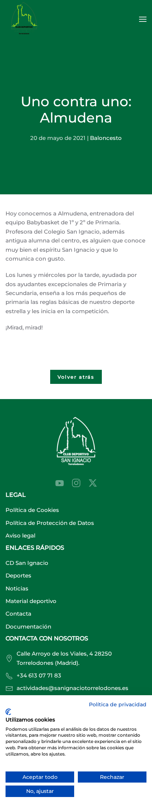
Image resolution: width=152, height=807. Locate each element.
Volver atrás (76, 377)
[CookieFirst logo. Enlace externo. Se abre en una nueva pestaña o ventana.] (8, 712)
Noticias (17, 588)
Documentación (28, 626)
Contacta (18, 613)
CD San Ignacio (27, 562)
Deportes (18, 575)
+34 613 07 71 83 (39, 675)
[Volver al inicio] (25, 19)
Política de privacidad (117, 704)
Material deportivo (31, 601)
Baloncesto (106, 137)
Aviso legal (20, 535)
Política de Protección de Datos (50, 522)
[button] (142, 19)
